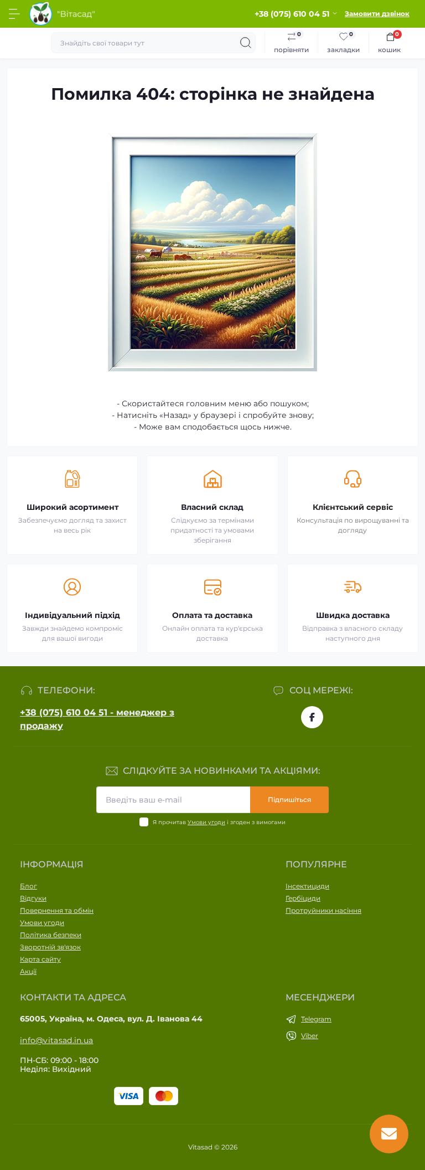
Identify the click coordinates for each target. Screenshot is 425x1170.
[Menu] (14, 13)
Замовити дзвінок (377, 13)
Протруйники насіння (323, 910)
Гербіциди (303, 898)
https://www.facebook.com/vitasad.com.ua (312, 717)
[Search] (246, 42)
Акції (28, 971)
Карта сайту (40, 959)
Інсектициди (307, 886)
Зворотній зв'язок (50, 947)
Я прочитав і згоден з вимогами (219, 822)
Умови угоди (206, 822)
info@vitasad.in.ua (56, 1040)
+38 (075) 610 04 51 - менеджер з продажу (97, 719)
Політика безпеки (50, 935)
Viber (309, 1035)
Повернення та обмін (57, 910)
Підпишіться (289, 799)
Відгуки (33, 898)
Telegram (316, 1019)
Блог (28, 886)
